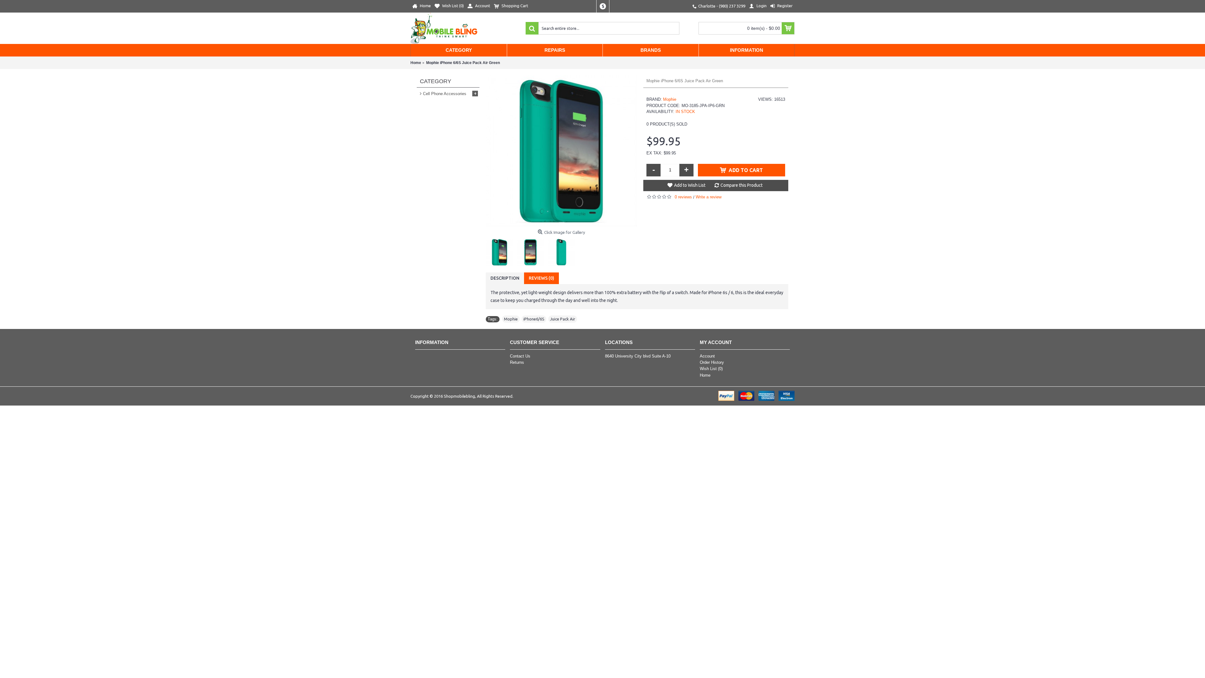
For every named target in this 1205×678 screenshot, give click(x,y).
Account (707, 356)
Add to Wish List (689, 185)
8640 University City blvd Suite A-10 (638, 356)
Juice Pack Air (562, 319)
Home (705, 375)
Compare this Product (741, 185)
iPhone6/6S (533, 319)
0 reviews (683, 197)
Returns (517, 362)
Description (504, 278)
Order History (712, 362)
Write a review (708, 197)
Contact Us (520, 356)
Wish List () (711, 368)
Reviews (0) (541, 278)
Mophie (669, 99)
